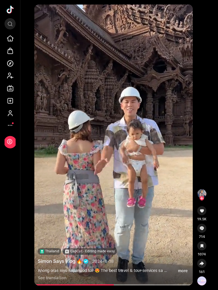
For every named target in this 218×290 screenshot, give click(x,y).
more (183, 270)
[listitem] (10, 38)
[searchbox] (10, 23)
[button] (202, 212)
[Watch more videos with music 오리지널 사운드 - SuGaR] (201, 279)
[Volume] (41, 13)
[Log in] (9, 141)
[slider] (83, 284)
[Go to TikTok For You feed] (10, 10)
